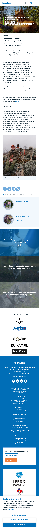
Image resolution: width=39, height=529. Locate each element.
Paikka (19, 351)
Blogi (19, 439)
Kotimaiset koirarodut (19, 389)
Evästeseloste (19, 444)
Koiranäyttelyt (19, 399)
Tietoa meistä (19, 436)
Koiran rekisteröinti (19, 418)
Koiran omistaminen (19, 414)
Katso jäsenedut (11, 455)
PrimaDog (19, 321)
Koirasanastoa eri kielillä (19, 391)
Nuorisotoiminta (19, 401)
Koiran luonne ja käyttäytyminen (19, 430)
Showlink (19, 339)
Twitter (9, 189)
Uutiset (8, 14)
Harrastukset (8, 40)
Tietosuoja (19, 442)
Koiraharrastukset (19, 396)
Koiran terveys (19, 429)
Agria (19, 328)
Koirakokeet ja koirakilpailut (19, 400)
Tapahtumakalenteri (19, 403)
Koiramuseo (19, 392)
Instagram (21, 381)
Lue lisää (19, 206)
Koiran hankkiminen (19, 417)
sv (24, 3)
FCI (19, 475)
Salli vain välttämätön (19, 520)
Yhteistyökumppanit (19, 441)
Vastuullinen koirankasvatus (19, 427)
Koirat (19, 386)
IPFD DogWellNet (19, 483)
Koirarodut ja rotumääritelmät (19, 388)
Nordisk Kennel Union (19, 491)
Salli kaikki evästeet (19, 525)
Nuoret (17, 40)
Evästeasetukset (19, 515)
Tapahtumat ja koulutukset (12, 45)
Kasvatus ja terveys (19, 425)
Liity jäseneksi (19, 407)
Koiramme (19, 345)
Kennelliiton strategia (19, 438)
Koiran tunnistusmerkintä (19, 420)
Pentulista (19, 421)
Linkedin (14, 189)
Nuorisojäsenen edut (19, 411)
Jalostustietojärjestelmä (19, 432)
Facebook (5, 189)
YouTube (25, 381)
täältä (17, 102)
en (27, 3)
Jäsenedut (19, 409)
